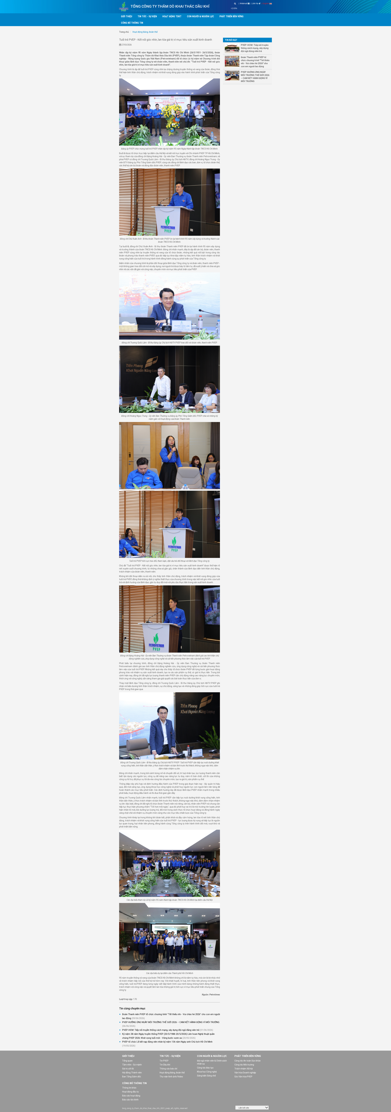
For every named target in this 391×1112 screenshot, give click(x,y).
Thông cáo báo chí (168, 1068)
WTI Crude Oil (241, 8)
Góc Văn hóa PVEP (243, 1076)
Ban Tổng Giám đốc (131, 1076)
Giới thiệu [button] (126, 16)
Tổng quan (127, 1060)
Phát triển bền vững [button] (231, 16)
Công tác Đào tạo (205, 1068)
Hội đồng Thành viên (132, 1072)
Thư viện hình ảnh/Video (171, 1076)
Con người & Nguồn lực (212, 1056)
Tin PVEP (164, 1060)
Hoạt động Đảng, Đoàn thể (144, 32)
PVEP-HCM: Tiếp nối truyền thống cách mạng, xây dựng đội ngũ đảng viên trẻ (160, 1030)
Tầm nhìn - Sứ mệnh (132, 1064)
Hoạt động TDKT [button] (171, 16)
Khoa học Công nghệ (207, 1071)
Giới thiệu (128, 1056)
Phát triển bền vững (247, 1056)
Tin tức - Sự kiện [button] (147, 16)
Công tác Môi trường (244, 1064)
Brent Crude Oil (271, 8)
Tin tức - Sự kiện (170, 1056)
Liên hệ (255, 3)
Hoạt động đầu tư (130, 1091)
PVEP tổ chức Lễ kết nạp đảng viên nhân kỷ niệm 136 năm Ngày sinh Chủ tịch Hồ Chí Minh (167, 1041)
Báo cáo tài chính (130, 1099)
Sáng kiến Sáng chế (206, 1075)
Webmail (244, 3)
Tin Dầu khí (165, 1064)
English (266, 3)
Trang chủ (124, 32)
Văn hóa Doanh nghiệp (245, 1072)
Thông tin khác (129, 1088)
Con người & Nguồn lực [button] (200, 16)
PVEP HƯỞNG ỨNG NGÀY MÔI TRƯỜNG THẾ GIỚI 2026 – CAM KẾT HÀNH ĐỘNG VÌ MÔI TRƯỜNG (170, 1022)
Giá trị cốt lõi (128, 1068)
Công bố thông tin (134, 1083)
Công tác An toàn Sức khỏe (247, 1060)
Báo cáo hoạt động (131, 1095)
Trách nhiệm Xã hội (243, 1068)
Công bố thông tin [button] (132, 22)
